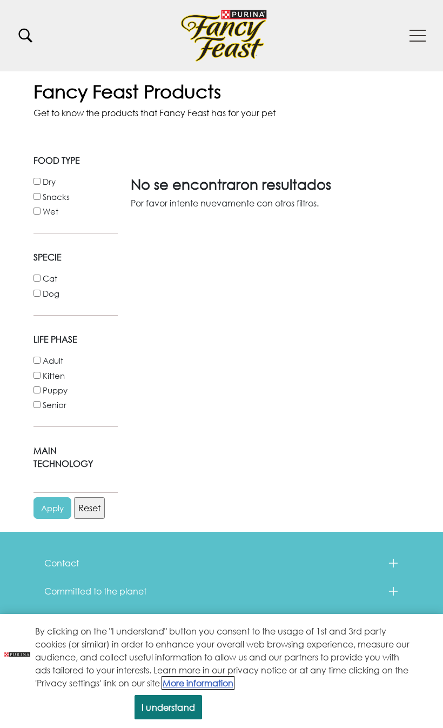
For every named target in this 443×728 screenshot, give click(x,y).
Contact (61, 563)
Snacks (56, 196)
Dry (49, 181)
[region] (221, 671)
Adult (53, 360)
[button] (418, 35)
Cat (50, 278)
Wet (50, 211)
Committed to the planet (95, 591)
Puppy (55, 390)
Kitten (54, 375)
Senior (54, 404)
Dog (51, 293)
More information (198, 683)
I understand (168, 707)
